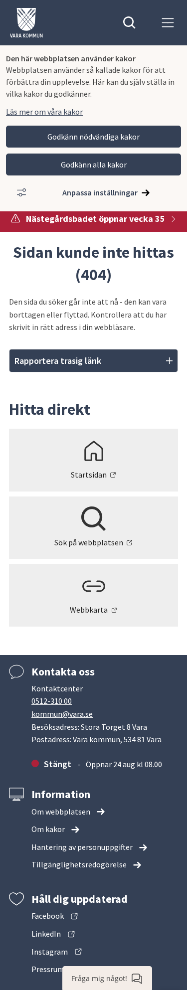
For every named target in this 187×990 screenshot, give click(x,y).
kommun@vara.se (62, 714)
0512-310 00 (51, 701)
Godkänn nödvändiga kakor (93, 137)
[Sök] (129, 22)
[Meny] (168, 22)
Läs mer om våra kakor (44, 112)
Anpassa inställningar (100, 192)
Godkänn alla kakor (94, 164)
